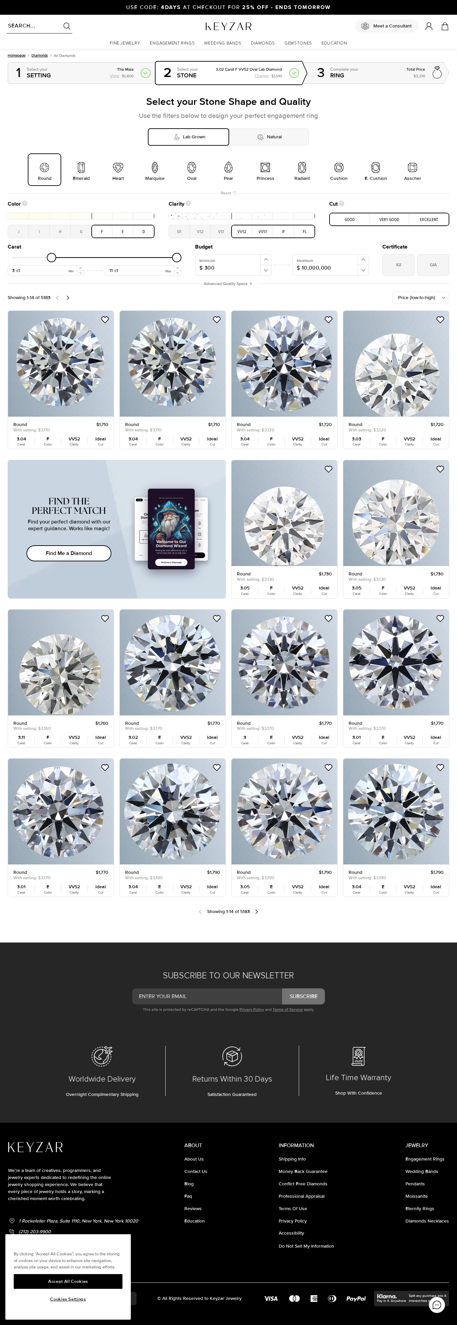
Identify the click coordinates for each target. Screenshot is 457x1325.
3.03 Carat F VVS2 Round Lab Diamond (390, 314)
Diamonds (39, 55)
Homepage (16, 55)
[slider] (51, 257)
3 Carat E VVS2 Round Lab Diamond (274, 613)
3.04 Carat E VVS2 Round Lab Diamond (166, 762)
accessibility (291, 1233)
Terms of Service (288, 1009)
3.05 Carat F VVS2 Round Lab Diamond (279, 464)
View (308, 66)
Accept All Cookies (68, 1281)
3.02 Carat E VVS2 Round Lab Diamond (166, 613)
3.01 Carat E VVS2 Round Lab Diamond (389, 613)
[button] (125, 43)
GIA (433, 265)
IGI (398, 265)
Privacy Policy (252, 1009)
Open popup (81, 73)
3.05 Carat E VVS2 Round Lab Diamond (279, 762)
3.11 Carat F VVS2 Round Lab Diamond (53, 613)
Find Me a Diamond (69, 553)
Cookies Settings (68, 1299)
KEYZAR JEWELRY (212, 24)
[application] (437, 1305)
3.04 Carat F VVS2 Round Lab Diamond (55, 314)
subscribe (303, 996)
